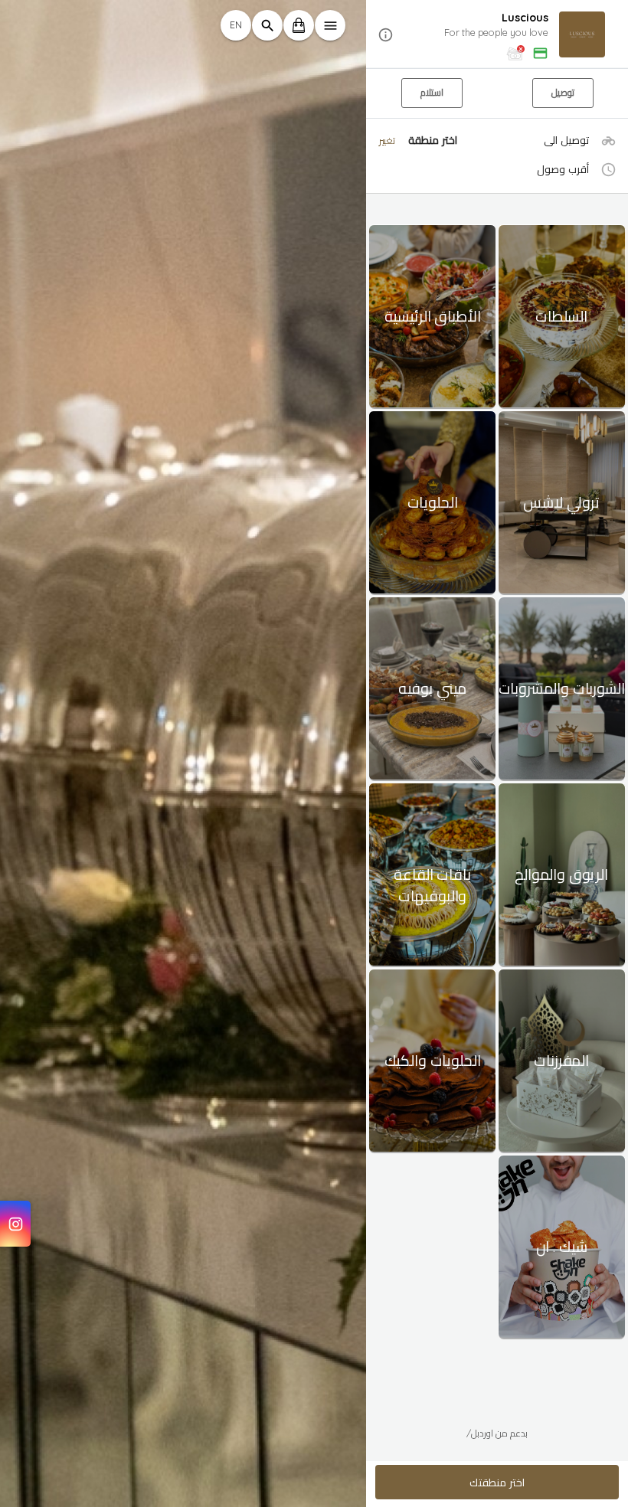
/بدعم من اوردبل (497, 1433)
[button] (497, 34)
